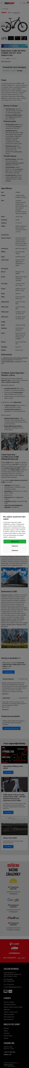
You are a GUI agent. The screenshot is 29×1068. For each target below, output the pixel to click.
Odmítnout (15, 550)
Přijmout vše (15, 541)
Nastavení (15, 546)
